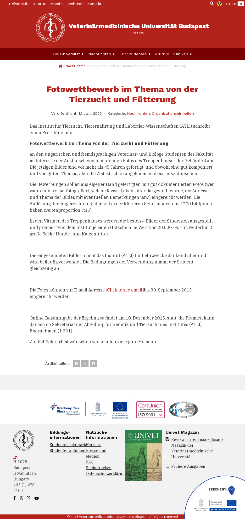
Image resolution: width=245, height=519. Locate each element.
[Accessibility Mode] (218, 4)
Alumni (162, 53)
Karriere (93, 444)
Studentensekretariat (69, 444)
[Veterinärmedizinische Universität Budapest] (50, 27)
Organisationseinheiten (173, 113)
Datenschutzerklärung (106, 473)
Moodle (57, 3)
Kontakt (94, 3)
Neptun (39, 3)
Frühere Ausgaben (188, 466)
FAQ (90, 462)
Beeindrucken (98, 467)
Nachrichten (100, 54)
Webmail (75, 3)
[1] (211, 3)
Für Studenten (134, 54)
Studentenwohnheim (69, 450)
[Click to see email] (125, 290)
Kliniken (181, 54)
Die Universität (67, 54)
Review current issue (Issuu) (197, 439)
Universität (19, 3)
